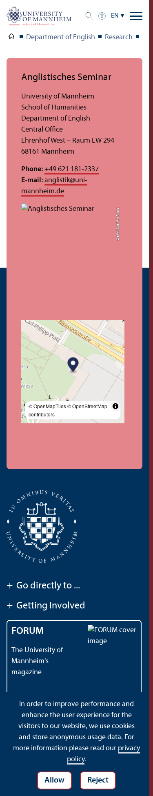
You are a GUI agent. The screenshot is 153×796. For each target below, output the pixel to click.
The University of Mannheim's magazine (37, 661)
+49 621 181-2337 (71, 169)
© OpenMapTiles (47, 405)
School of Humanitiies (11, 38)
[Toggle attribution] (115, 406)
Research (119, 37)
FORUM (27, 631)
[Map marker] (73, 366)
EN (115, 16)
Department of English (60, 37)
